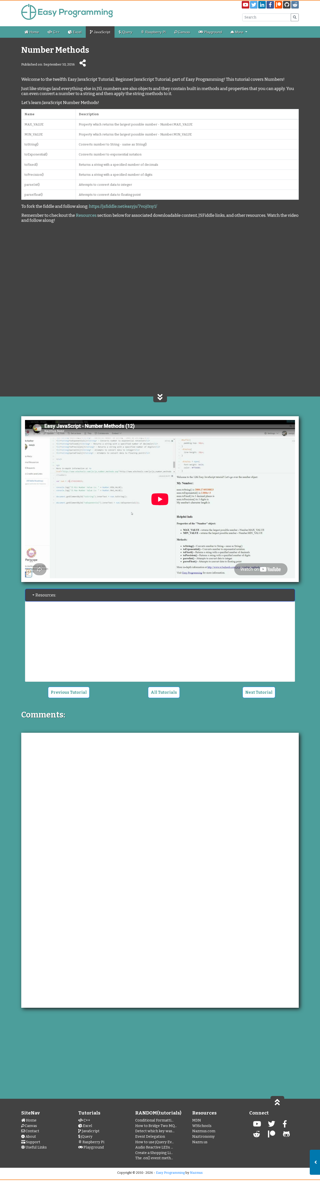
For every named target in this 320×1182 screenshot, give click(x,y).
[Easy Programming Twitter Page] (254, 4)
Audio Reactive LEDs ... (154, 1147)
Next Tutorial (258, 692)
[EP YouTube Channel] (257, 1125)
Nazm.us (200, 1142)
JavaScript (101, 32)
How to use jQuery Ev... (154, 1142)
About (30, 1136)
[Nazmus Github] (286, 1136)
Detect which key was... (154, 1131)
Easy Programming (170, 1172)
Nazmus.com (203, 1131)
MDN (196, 1120)
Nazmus (196, 1172)
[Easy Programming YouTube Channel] (245, 4)
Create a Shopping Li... (154, 1153)
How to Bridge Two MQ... (156, 1126)
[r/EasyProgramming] (256, 1136)
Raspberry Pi (155, 32)
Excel (77, 32)
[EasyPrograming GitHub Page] (286, 4)
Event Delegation (150, 1136)
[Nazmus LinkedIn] (271, 1136)
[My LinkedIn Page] (262, 4)
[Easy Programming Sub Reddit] (295, 4)
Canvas (183, 32)
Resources (86, 215)
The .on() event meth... (154, 1158)
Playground (212, 32)
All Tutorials (164, 692)
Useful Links (36, 1147)
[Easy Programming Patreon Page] (278, 4)
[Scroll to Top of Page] (277, 1101)
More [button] (239, 32)
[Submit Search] (295, 17)
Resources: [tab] (46, 595)
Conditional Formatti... (154, 1120)
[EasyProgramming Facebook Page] (270, 4)
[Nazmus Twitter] (271, 1125)
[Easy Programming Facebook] (285, 1125)
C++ (56, 32)
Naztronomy (203, 1136)
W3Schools (202, 1126)
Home (33, 32)
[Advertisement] (160, 269)
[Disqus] (160, 801)
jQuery (126, 32)
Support (32, 1142)
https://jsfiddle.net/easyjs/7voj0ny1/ (123, 206)
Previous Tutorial (69, 692)
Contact (32, 1131)
